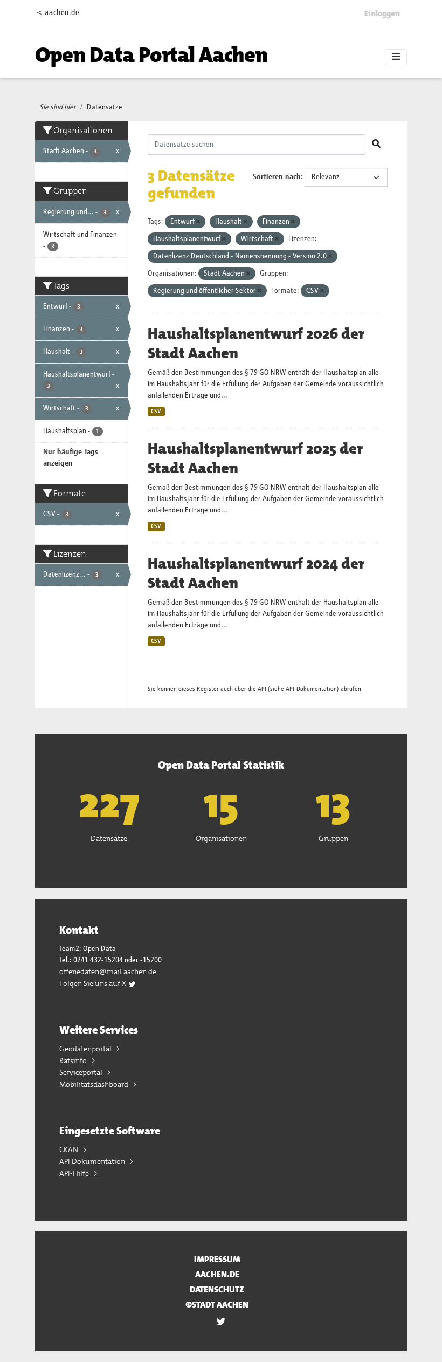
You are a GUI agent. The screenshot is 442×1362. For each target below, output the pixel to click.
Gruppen (333, 838)
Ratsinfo (73, 1060)
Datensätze (104, 107)
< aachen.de (58, 13)
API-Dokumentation (311, 689)
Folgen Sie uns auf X (93, 983)
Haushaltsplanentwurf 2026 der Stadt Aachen (256, 343)
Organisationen (221, 838)
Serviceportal (81, 1072)
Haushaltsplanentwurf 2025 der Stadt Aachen (255, 458)
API (262, 689)
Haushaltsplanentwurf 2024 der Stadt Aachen (256, 573)
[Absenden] (376, 144)
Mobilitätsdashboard (94, 1084)
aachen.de (217, 1274)
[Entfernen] (198, 222)
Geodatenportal (86, 1048)
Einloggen (382, 13)
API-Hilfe (75, 1173)
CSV (156, 411)
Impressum (217, 1259)
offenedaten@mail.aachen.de (107, 971)
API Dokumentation (93, 1161)
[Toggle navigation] (396, 57)
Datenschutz (217, 1289)
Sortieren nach (277, 177)
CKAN (69, 1149)
